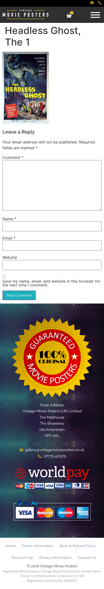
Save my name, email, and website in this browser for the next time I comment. (51, 283)
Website (9, 257)
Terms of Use (22, 558)
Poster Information (37, 546)
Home (10, 546)
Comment (12, 157)
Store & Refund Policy (77, 546)
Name (9, 219)
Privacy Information (55, 558)
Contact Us (87, 558)
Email (8, 238)
